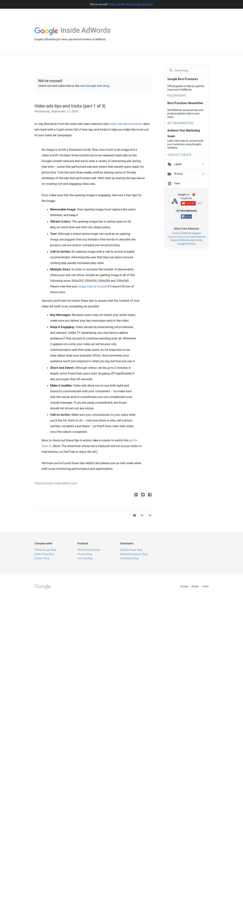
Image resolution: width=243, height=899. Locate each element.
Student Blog (42, 558)
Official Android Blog (88, 549)
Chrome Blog (84, 554)
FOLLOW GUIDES (176, 95)
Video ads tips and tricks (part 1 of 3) (70, 106)
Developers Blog (129, 558)
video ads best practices (125, 124)
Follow (188, 217)
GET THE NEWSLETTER (180, 123)
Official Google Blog (45, 549)
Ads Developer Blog (131, 549)
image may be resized (92, 286)
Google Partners (186, 243)
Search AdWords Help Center (186, 240)
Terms (205, 586)
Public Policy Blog (44, 554)
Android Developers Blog (134, 554)
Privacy (195, 586)
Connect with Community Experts (186, 236)
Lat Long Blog (85, 558)
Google (184, 586)
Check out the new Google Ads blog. (130, 4)
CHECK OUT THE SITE (179, 154)
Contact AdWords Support (186, 233)
